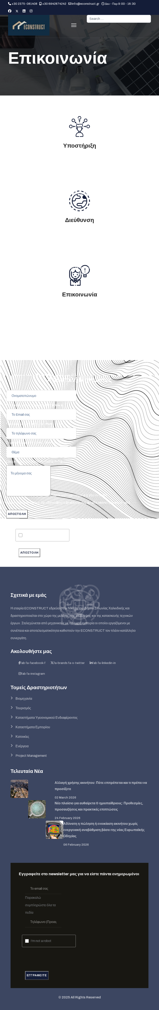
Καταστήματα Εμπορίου (33, 727)
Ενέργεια (22, 746)
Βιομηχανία (24, 698)
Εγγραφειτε (37, 975)
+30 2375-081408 (24, 3)
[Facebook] (9, 11)
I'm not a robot (34, 535)
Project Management (31, 755)
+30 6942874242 (54, 3)
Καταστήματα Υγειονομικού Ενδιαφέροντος (47, 717)
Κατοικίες (22, 736)
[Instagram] (31, 11)
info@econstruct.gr (85, 3)
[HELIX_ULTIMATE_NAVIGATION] (73, 25)
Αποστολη (29, 552)
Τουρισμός (23, 708)
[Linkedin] (24, 11)
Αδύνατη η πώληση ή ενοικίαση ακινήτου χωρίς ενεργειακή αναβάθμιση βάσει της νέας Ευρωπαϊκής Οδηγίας (104, 830)
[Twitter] (17, 11)
